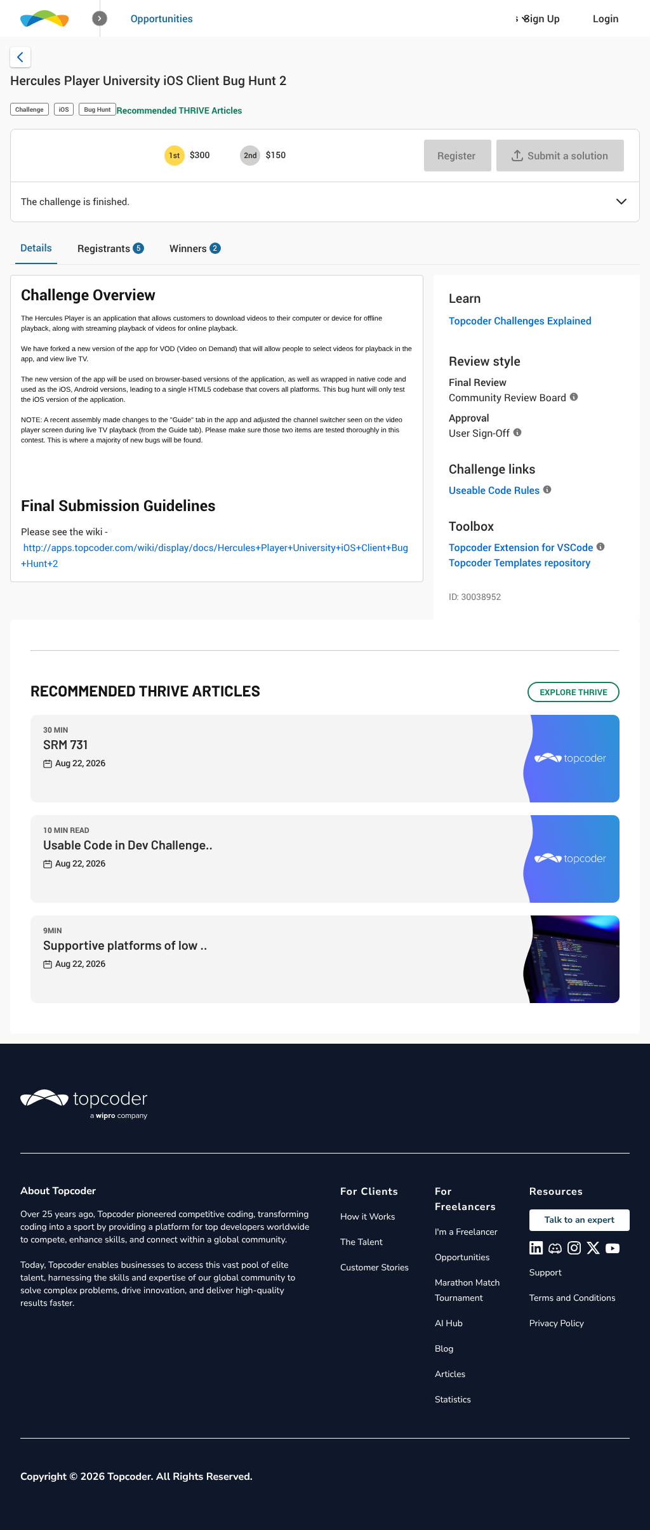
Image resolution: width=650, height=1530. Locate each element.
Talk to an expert (579, 1220)
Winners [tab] (193, 248)
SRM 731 (65, 744)
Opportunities (162, 18)
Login (606, 18)
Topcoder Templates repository (519, 562)
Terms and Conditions (572, 1298)
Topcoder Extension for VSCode (521, 547)
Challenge (29, 109)
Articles (450, 1374)
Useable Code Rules (494, 490)
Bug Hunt (97, 109)
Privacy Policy (556, 1323)
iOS (64, 109)
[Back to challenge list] (20, 57)
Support (545, 1273)
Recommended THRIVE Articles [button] (179, 111)
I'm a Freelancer (466, 1232)
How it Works (367, 1217)
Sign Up (542, 18)
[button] (100, 19)
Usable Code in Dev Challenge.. (128, 844)
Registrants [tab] (109, 248)
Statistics (453, 1400)
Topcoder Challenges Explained (520, 321)
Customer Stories (374, 1267)
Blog (444, 1349)
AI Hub (449, 1323)
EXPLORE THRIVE (573, 692)
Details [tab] (36, 248)
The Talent (361, 1242)
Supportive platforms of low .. (125, 944)
